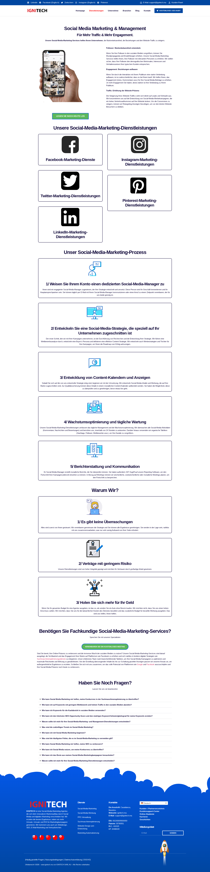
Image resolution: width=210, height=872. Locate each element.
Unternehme (113, 11)
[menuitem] (154, 803)
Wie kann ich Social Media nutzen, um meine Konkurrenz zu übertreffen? (73, 750)
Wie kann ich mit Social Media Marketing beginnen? (64, 733)
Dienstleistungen (96, 11)
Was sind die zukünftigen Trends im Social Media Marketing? (67, 727)
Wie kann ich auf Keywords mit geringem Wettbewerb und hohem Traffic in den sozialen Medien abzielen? (87, 705)
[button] (105, 699)
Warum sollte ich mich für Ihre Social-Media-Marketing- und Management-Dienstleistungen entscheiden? (86, 722)
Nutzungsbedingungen (54, 860)
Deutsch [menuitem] (147, 803)
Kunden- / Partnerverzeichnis (152, 809)
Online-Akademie (147, 814)
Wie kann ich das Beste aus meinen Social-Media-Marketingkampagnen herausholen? (78, 755)
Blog (137, 11)
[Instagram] (48, 837)
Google (140, 664)
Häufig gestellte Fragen (35, 860)
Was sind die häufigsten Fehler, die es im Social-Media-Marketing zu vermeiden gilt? (77, 738)
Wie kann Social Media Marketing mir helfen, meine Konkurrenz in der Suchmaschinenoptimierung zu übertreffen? (90, 699)
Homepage (80, 11)
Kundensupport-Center (149, 811)
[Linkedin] (35, 837)
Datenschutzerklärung (73, 860)
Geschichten (145, 819)
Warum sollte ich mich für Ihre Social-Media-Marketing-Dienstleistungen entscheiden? (78, 761)
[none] (154, 803)
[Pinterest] (61, 837)
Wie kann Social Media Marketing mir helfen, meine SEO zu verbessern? (72, 744)
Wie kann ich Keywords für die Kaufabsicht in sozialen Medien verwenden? (74, 710)
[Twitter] (55, 837)
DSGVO (86, 860)
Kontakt (147, 11)
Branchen (127, 11)
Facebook (150, 664)
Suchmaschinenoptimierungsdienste (51, 659)
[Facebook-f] (41, 837)
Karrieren (144, 817)
